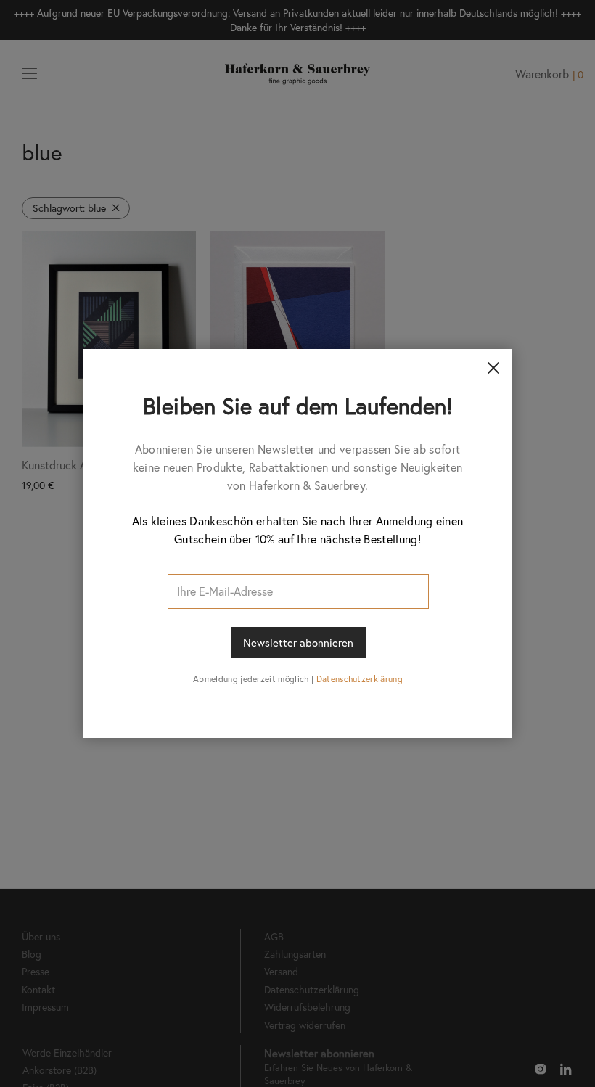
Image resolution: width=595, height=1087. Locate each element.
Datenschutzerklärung (359, 678)
